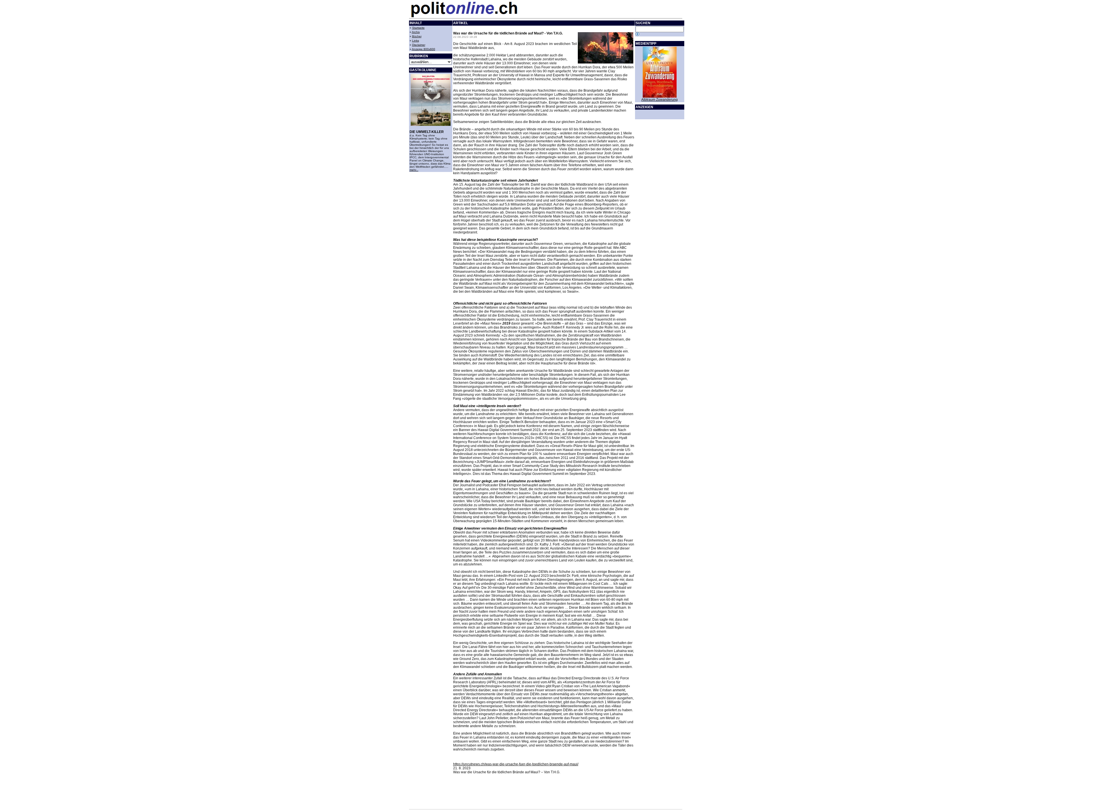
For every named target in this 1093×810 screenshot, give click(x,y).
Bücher (417, 36)
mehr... (414, 169)
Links (415, 40)
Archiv (416, 32)
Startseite (418, 27)
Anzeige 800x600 (423, 49)
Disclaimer (418, 44)
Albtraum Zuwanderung (659, 100)
